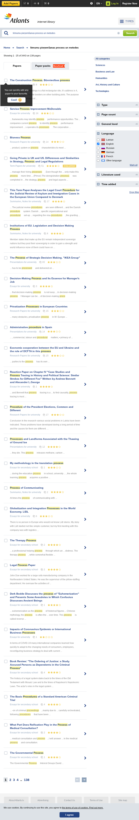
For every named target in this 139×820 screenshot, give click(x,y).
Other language (114, 160)
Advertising (43, 800)
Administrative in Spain (31, 327)
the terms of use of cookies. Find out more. (82, 807)
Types (129, 21)
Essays (13, 113)
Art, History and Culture (108, 84)
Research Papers (18, 142)
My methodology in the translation (36, 463)
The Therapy (23, 540)
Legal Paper (22, 565)
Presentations (17, 262)
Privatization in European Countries (39, 306)
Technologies (102, 91)
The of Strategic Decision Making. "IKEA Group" (45, 257)
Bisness (20, 137)
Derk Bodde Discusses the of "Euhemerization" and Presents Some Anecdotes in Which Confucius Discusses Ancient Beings (44, 597)
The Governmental (26, 752)
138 (26, 779)
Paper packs (42, 65)
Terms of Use (96, 800)
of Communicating (26, 487)
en (98, 3)
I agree (69, 814)
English (110, 144)
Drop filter (134, 192)
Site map (122, 800)
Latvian (109, 140)
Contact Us (69, 800)
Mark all (134, 165)
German (110, 152)
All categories (103, 58)
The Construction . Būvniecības (40, 80)
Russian (110, 148)
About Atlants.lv (16, 800)
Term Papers (16, 166)
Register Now (129, 3)
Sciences (100, 65)
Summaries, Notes (19, 201)
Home (7, 47)
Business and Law (105, 71)
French (109, 156)
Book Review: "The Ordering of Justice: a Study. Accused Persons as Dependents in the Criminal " (40, 665)
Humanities (101, 78)
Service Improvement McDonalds (35, 108)
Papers (17, 65)
